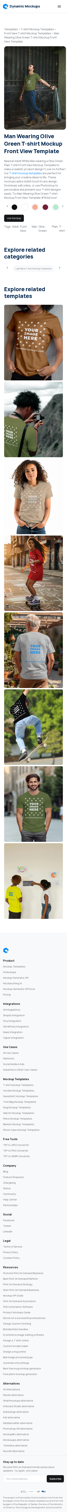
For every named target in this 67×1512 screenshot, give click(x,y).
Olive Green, (42, 229)
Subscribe (55, 1478)
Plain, (55, 226)
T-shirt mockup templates (25, 173)
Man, (35, 226)
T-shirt (62, 229)
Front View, (23, 229)
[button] (21, 6)
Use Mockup (14, 218)
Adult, (15, 226)
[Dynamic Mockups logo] (6, 950)
